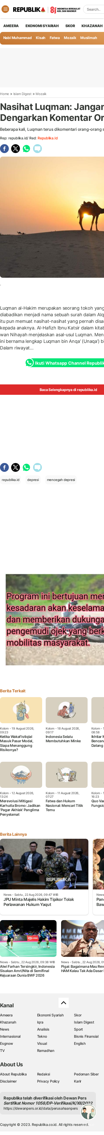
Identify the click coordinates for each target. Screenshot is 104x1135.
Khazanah (8, 1022)
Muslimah (88, 37)
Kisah (40, 37)
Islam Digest (22, 94)
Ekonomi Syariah (42, 26)
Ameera (6, 1015)
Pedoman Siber (86, 1074)
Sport (78, 1029)
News (4, 1029)
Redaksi (43, 1074)
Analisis (43, 1029)
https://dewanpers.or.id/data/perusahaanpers (41, 1108)
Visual (42, 1043)
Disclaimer (8, 1081)
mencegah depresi (61, 480)
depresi (33, 480)
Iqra (40, 1022)
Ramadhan (45, 1050)
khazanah (92, 26)
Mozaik (70, 37)
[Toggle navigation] (5, 9)
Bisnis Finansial (86, 1036)
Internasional (10, 1036)
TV (2, 1050)
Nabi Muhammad (17, 37)
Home (4, 94)
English (80, 1043)
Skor (77, 1015)
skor (70, 26)
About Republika (13, 1074)
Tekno (42, 1036)
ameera (11, 26)
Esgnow (6, 1043)
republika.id (48, 138)
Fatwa (55, 37)
